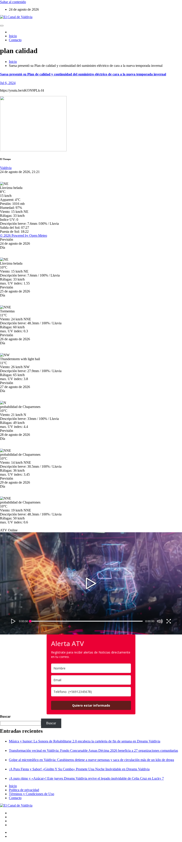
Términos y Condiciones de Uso (31, 794)
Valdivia (6, 168)
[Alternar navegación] (2, 25)
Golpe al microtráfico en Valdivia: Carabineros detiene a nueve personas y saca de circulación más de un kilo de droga (91, 760)
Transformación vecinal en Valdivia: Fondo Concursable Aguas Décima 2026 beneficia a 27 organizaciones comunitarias (93, 750)
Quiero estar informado (91, 705)
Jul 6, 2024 (8, 83)
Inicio (13, 36)
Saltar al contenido (13, 2)
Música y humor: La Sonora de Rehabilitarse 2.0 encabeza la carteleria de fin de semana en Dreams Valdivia (84, 741)
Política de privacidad (24, 790)
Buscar (5, 716)
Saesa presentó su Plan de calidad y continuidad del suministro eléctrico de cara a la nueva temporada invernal (83, 74)
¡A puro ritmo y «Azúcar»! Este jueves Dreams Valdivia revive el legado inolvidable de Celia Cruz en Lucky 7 (86, 778)
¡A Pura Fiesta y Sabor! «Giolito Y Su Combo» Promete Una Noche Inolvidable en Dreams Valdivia (79, 769)
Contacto (15, 40)
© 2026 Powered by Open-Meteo (23, 235)
